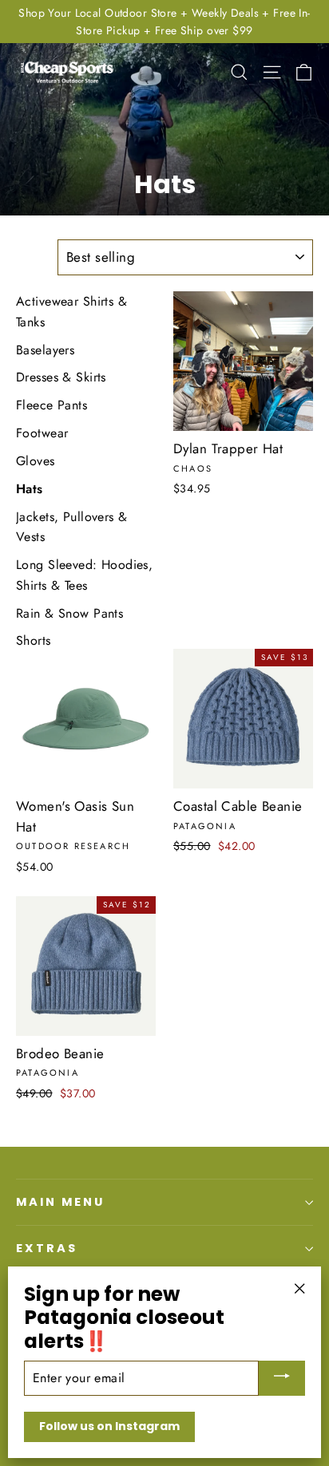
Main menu (60, 1202)
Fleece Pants (51, 405)
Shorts (33, 640)
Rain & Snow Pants (69, 613)
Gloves (35, 461)
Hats (29, 489)
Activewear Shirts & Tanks (71, 311)
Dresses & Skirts (61, 377)
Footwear (42, 433)
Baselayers (45, 350)
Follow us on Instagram (109, 1426)
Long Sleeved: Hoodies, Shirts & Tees (84, 575)
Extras (46, 1248)
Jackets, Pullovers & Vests (72, 527)
